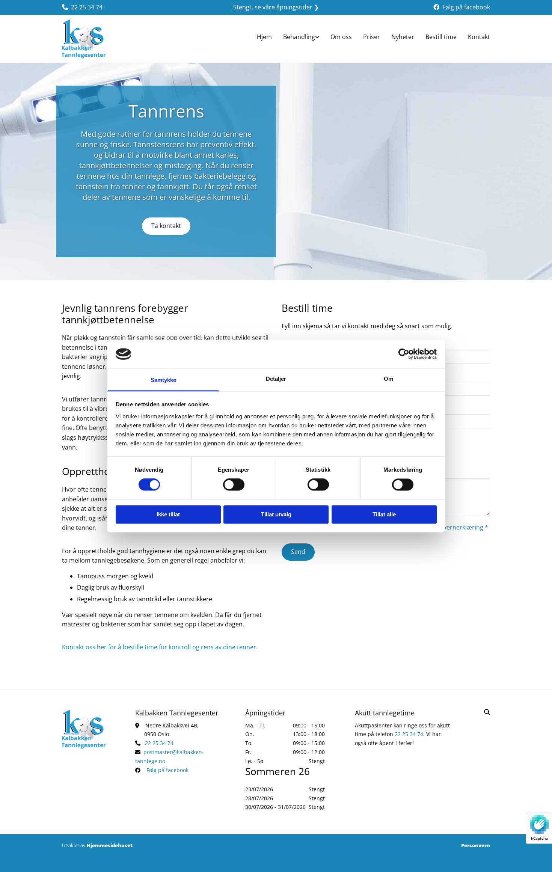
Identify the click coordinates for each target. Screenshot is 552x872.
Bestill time (441, 37)
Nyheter (402, 37)
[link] (301, 38)
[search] (487, 712)
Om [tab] (388, 379)
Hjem (264, 37)
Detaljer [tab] (276, 379)
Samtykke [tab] (163, 380)
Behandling (299, 37)
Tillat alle (384, 514)
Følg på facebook (466, 7)
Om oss (341, 37)
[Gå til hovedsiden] (93, 39)
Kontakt (479, 37)
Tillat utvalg (276, 514)
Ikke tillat (168, 514)
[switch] (233, 485)
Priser (371, 37)
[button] (166, 226)
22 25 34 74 (87, 7)
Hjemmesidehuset (110, 845)
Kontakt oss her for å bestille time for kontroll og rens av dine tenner (159, 647)
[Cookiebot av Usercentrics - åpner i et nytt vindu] (404, 354)
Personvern (475, 845)
